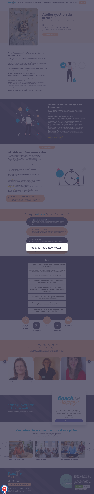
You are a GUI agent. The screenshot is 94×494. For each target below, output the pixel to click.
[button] (65, 244)
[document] (47, 247)
